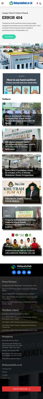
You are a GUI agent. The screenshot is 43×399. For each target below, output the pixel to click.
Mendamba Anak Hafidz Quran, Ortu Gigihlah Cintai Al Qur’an (12, 354)
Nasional (9, 246)
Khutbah (9, 194)
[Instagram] (19, 272)
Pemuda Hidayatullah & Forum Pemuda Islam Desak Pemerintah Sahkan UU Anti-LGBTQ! (20, 223)
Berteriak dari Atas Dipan (10, 340)
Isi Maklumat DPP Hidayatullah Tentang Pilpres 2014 (19, 285)
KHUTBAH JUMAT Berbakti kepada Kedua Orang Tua (19, 322)
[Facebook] (14, 272)
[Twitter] (24, 272)
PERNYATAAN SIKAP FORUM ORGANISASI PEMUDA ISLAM (20, 251)
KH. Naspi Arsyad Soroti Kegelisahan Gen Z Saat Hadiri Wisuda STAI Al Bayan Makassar (20, 145)
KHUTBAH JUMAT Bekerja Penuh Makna (18, 199)
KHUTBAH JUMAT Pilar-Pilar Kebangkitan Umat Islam (19, 330)
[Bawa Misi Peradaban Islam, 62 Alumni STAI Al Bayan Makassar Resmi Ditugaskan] (21, 165)
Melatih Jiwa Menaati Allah (10, 350)
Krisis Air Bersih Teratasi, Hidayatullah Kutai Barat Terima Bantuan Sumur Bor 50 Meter (20, 119)
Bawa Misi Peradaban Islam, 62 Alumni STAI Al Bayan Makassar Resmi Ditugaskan (19, 172)
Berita (7, 138)
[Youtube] (29, 272)
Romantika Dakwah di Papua (11, 358)
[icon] (37, 3)
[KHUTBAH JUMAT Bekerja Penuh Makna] (21, 191)
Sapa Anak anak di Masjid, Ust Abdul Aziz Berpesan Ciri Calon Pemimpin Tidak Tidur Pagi (12, 345)
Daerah (8, 112)
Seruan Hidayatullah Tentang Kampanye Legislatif (18, 294)
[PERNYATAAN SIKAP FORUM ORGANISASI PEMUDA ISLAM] (21, 243)
